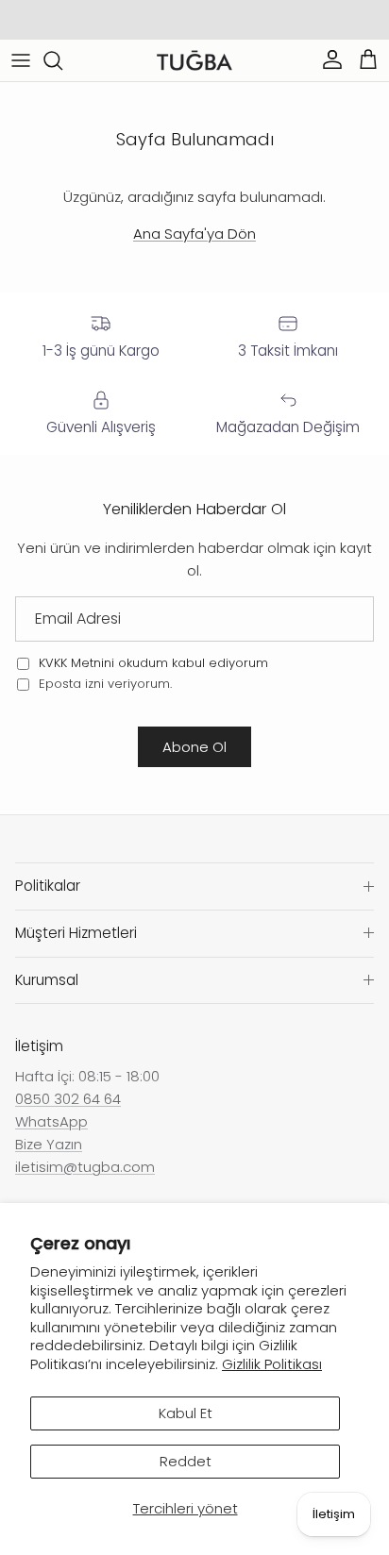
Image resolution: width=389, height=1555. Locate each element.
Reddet (185, 1461)
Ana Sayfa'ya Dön (194, 233)
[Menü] (21, 60)
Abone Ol (194, 747)
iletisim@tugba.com (85, 1167)
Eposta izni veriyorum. (103, 684)
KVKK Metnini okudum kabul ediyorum (153, 663)
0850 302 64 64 (68, 1099)
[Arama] (62, 60)
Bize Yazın (48, 1144)
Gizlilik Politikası (272, 1364)
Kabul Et (185, 1413)
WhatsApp (51, 1121)
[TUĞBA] (194, 61)
